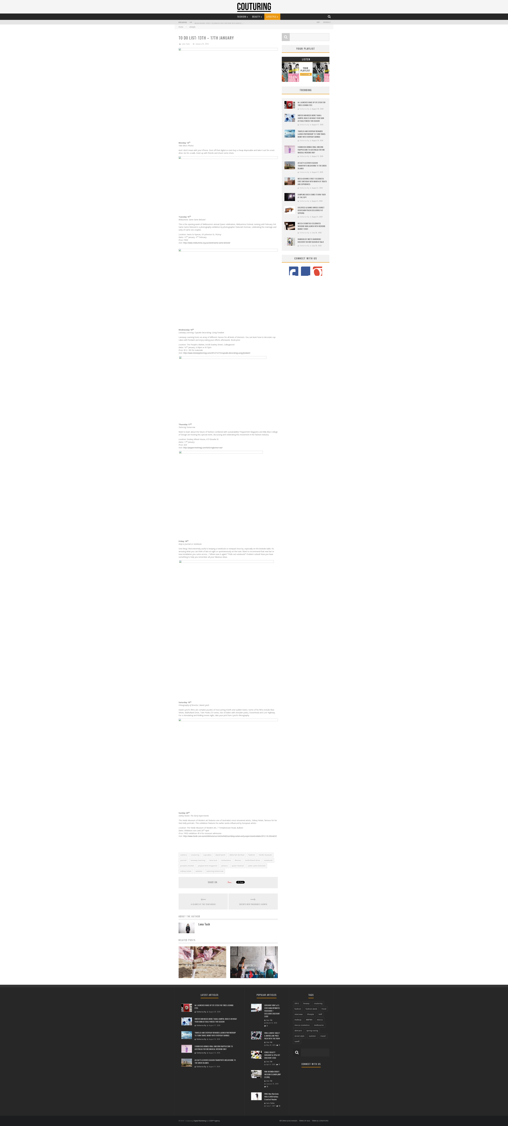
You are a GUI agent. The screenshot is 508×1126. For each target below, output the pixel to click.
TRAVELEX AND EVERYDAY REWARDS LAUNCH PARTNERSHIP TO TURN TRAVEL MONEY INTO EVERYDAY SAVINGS (312, 134)
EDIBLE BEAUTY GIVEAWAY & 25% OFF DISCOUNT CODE (272, 1055)
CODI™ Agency (214, 1121)
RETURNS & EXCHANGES (288, 1121)
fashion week (311, 1009)
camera (183, 855)
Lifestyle (271, 16)
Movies (238, 860)
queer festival (238, 866)
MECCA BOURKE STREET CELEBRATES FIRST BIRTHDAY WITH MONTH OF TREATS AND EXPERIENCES (312, 181)
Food (324, 1009)
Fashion (241, 16)
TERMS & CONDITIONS (320, 1121)
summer (199, 871)
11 (267, 1026)
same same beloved (256, 866)
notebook (268, 860)
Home (181, 27)
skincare (298, 1030)
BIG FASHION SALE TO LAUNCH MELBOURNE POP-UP (255, 967)
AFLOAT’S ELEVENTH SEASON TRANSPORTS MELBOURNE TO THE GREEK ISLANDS (312, 165)
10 (267, 1086)
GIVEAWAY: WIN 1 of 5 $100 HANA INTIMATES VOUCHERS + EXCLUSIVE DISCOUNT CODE (272, 1011)
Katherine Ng (304, 109)
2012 (297, 1003)
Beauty (256, 16)
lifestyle (310, 1014)
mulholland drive (252, 860)
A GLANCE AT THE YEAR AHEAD (203, 904)
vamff (297, 1041)
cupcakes (207, 855)
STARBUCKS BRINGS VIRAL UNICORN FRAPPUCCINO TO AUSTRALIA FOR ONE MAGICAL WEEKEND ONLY (311, 150)
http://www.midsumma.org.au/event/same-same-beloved (206, 243)
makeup (298, 1020)
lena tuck (213, 860)
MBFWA (309, 1020)
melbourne (319, 1025)
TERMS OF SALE (304, 1121)
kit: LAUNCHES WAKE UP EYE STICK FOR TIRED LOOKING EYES (216, 22)
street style (299, 1036)
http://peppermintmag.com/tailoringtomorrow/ (203, 447)
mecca (320, 1020)
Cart (318, 22)
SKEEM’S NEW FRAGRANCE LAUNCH (253, 904)
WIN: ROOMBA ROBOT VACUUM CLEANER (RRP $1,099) (272, 1074)
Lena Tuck (186, 44)
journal (183, 860)
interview (299, 1014)
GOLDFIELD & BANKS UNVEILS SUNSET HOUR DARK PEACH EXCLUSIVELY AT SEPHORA (311, 210)
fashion (252, 855)
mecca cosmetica (302, 1025)
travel (323, 1036)
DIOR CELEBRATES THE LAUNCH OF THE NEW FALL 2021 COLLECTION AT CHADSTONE (203, 965)
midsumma (226, 860)
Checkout (327, 22)
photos (224, 866)
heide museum (265, 855)
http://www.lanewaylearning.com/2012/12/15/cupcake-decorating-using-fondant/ (216, 353)
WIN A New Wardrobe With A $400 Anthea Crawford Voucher (271, 1096)
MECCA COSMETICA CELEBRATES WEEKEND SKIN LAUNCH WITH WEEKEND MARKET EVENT (311, 226)
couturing (195, 855)
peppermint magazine (207, 866)
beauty (306, 1003)
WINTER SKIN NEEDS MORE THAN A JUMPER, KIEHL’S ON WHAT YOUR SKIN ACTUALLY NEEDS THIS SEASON (311, 118)
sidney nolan (185, 871)
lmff (320, 1014)
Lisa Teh (196, 974)
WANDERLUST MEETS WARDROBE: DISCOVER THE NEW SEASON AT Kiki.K (311, 240)
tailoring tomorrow (215, 871)
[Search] (329, 17)
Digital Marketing (200, 1121)
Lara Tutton (270, 1103)
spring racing (312, 1030)
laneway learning (198, 860)
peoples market (187, 866)
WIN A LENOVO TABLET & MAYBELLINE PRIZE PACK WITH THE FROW (272, 1035)
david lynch (220, 855)
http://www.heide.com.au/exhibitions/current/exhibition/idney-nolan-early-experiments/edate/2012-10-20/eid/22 (230, 836)
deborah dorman (237, 855)
